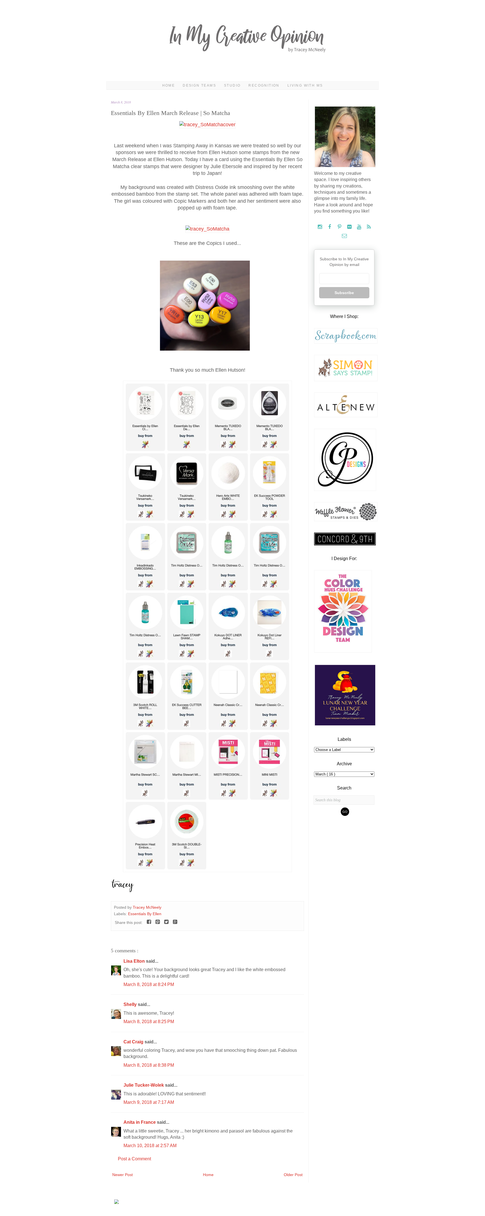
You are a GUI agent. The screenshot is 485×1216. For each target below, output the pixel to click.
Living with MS (305, 85)
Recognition (263, 85)
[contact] (344, 236)
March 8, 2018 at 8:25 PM (148, 1021)
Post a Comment (134, 1158)
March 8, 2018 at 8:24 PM (148, 984)
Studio (232, 85)
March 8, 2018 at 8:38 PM (148, 1065)
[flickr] (350, 227)
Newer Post (122, 1174)
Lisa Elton (134, 961)
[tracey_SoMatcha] (207, 229)
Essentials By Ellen (144, 914)
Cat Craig (134, 1041)
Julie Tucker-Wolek (144, 1085)
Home (168, 85)
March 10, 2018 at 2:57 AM (150, 1145)
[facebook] (330, 227)
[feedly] (369, 227)
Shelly (130, 1004)
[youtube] (360, 227)
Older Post (293, 1174)
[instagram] (320, 227)
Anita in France (140, 1122)
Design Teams (199, 85)
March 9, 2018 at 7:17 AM (148, 1102)
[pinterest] (340, 227)
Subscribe (344, 292)
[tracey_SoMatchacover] (207, 124)
